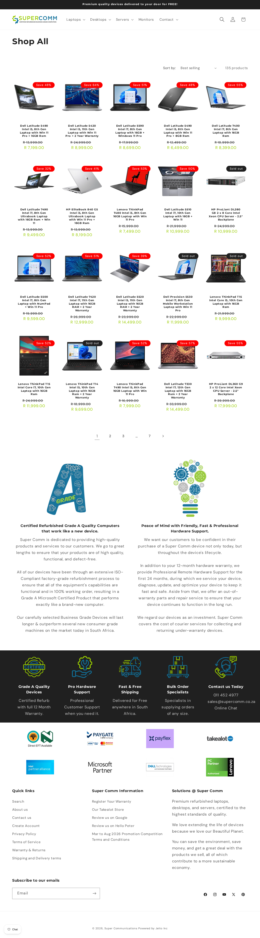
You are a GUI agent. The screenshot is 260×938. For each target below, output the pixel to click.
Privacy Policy (24, 834)
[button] (75, 19)
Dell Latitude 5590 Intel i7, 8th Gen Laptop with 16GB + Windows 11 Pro (130, 130)
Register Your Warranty (111, 801)
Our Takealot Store (108, 809)
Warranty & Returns (29, 850)
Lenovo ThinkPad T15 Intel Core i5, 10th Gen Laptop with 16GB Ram (226, 301)
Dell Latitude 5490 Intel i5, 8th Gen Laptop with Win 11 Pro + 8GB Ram (178, 130)
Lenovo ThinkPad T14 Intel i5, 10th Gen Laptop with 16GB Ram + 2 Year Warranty (82, 390)
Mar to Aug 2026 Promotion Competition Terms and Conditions (127, 837)
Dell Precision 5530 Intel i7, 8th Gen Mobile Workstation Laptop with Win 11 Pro (178, 303)
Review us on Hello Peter (113, 825)
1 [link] (97, 436)
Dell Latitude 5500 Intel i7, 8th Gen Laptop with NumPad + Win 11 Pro (34, 301)
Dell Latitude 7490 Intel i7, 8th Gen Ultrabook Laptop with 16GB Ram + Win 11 (34, 216)
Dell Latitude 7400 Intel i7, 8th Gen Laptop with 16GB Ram (226, 130)
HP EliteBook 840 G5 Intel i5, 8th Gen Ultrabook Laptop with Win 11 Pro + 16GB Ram (82, 216)
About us (20, 809)
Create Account (26, 825)
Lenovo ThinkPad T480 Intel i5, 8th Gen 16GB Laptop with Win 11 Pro (130, 214)
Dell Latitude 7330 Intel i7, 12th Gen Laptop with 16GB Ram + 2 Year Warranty (178, 390)
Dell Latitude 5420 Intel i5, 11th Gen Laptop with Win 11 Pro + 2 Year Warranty (82, 130)
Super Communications (121, 928)
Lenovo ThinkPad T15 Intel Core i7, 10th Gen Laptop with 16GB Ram (34, 389)
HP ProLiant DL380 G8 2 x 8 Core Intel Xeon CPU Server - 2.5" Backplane (226, 214)
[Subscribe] (94, 893)
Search (18, 801)
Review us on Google (110, 817)
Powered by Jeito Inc (153, 928)
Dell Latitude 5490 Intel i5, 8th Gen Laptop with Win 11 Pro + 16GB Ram (34, 130)
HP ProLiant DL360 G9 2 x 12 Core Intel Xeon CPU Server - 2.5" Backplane (226, 389)
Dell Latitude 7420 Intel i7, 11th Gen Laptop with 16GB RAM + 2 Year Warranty (82, 303)
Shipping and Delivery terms (36, 858)
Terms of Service (26, 842)
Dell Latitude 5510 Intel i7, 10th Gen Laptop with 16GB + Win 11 (178, 214)
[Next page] (163, 436)
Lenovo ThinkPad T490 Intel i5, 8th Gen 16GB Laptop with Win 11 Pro (130, 389)
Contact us (21, 817)
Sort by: (169, 68)
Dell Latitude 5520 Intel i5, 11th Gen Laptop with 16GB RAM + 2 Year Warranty (130, 303)
